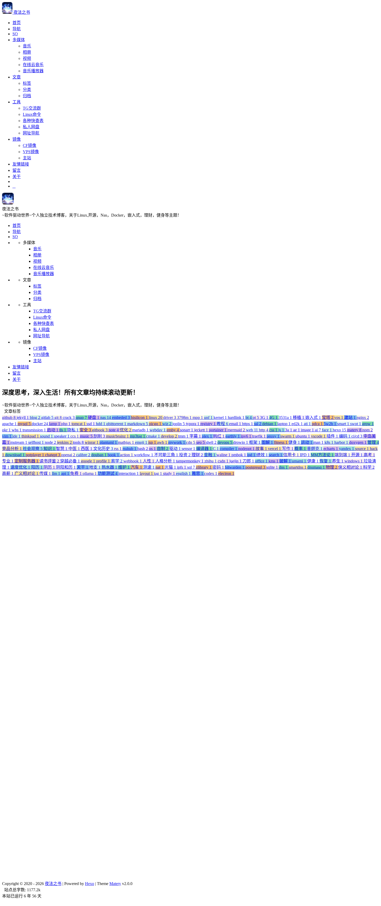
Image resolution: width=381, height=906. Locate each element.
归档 (27, 96)
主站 (27, 158)
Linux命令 (32, 114)
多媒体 (18, 40)
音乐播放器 (33, 71)
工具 (16, 102)
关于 (16, 176)
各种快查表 (33, 120)
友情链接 (20, 164)
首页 (16, 22)
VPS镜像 (31, 151)
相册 (27, 52)
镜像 (16, 139)
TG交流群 (32, 108)
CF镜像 (29, 145)
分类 (27, 89)
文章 (16, 77)
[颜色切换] (14, 186)
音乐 (27, 46)
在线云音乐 (33, 64)
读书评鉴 (30, 759)
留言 (16, 170)
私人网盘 (31, 127)
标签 (27, 83)
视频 (27, 58)
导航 (16, 29)
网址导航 (31, 133)
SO (15, 34)
